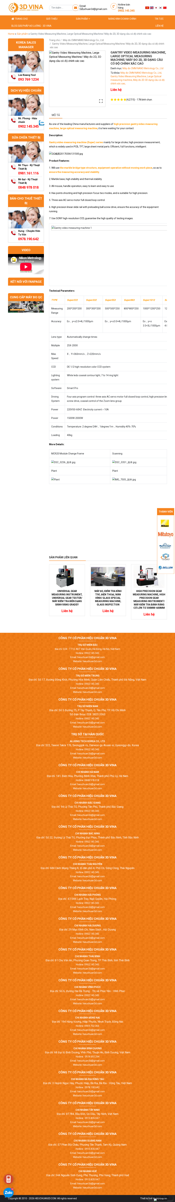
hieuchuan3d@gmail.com (93, 9)
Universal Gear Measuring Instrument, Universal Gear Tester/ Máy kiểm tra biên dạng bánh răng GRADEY (67, 598)
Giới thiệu (51, 18)
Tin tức (159, 18)
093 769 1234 (28, 79)
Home (11, 33)
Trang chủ (21, 18)
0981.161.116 (28, 173)
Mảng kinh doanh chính (122, 18)
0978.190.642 (28, 239)
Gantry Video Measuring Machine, (129, 76)
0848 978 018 (28, 187)
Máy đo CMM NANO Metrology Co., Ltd (83, 40)
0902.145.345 (126, 10)
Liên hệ (160, 25)
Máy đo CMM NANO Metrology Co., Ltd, (141, 72)
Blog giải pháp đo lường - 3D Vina (31, 25)
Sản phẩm (82, 18)
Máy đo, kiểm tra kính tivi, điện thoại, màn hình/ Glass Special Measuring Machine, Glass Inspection (108, 598)
